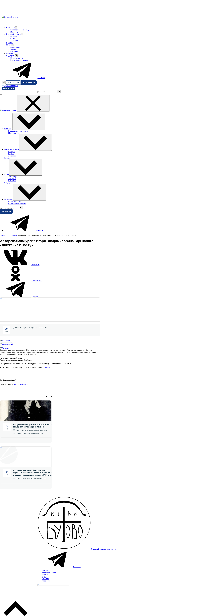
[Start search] (59, 91)
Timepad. (46, 367)
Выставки (14, 51)
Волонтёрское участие (19, 60)
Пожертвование (16, 58)
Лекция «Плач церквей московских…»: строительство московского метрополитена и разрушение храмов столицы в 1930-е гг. (33, 472)
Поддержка (46, 581)
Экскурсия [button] (6, 211)
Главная (3, 235)
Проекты (9, 43)
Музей (44, 577)
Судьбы (13, 38)
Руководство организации (20, 30)
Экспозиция (15, 47)
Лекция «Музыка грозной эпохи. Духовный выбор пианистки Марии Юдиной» (32, 425)
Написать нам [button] (29, 82)
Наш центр (46, 570)
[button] (16, 27)
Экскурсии (14, 49)
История (13, 36)
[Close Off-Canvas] (33, 103)
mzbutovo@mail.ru (21, 384)
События (9, 53)
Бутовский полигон (49, 572)
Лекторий (14, 41)
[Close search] (1, 94)
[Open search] (4, 82)
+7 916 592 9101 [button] (13, 82)
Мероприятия (15, 32)
